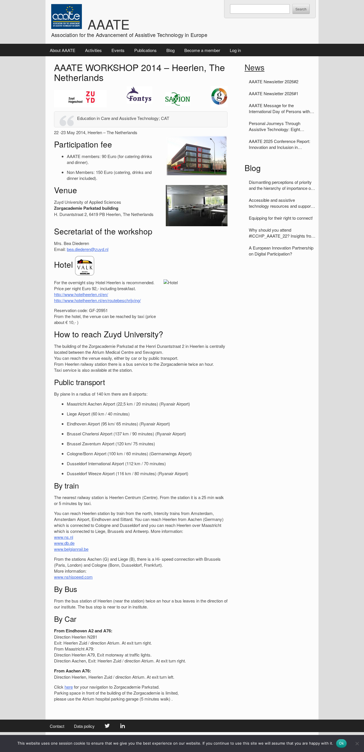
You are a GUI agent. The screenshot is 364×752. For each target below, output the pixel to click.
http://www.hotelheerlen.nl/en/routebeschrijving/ (97, 300)
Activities (93, 50)
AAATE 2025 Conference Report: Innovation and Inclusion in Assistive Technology (279, 144)
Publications (145, 50)
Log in (235, 50)
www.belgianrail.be (71, 549)
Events (118, 50)
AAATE (109, 23)
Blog (170, 50)
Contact (57, 726)
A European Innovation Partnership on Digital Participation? (281, 251)
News (254, 67)
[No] (357, 743)
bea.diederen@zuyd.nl (87, 249)
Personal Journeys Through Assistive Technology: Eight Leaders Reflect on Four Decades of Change (280, 126)
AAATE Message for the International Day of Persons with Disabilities (279, 108)
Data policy (84, 726)
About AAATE (62, 50)
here (69, 687)
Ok (341, 743)
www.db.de (64, 543)
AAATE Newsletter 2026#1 (273, 93)
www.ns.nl (63, 537)
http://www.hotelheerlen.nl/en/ (81, 294)
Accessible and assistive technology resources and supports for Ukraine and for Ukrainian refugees (281, 203)
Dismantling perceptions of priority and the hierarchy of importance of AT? (280, 185)
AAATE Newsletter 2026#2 (273, 81)
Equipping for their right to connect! (281, 218)
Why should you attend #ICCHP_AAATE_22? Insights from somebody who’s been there (282, 233)
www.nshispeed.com (73, 577)
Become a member (202, 50)
